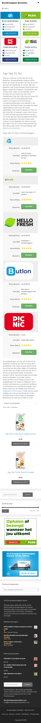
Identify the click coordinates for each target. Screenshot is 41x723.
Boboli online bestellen (11, 128)
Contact (18, 714)
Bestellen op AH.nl (20, 444)
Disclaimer (25, 714)
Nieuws (11, 714)
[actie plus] (20, 544)
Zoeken (28, 494)
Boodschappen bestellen (15, 710)
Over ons (5, 714)
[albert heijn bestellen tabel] (20, 576)
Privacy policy (34, 714)
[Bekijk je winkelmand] (38, 3)
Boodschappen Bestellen (14, 3)
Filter (5, 511)
